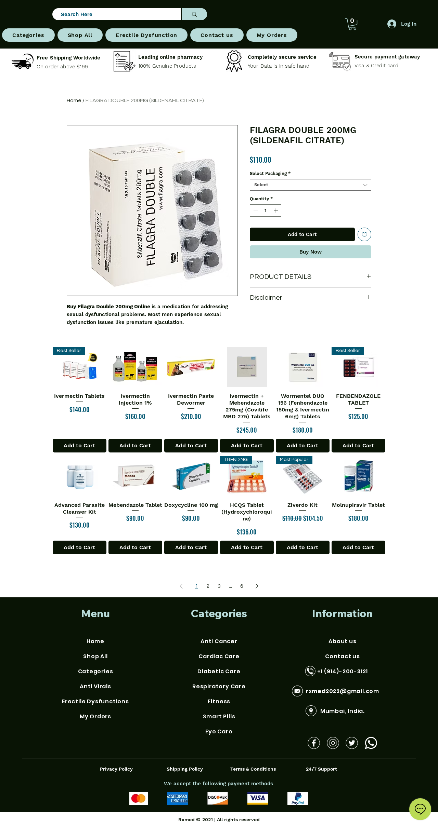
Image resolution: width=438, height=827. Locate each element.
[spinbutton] (265, 210)
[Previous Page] (181, 586)
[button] (28, 35)
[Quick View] (135, 367)
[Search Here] (194, 14)
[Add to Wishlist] (365, 235)
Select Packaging (270, 173)
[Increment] (276, 210)
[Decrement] (255, 210)
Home (74, 100)
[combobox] (310, 185)
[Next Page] (257, 586)
